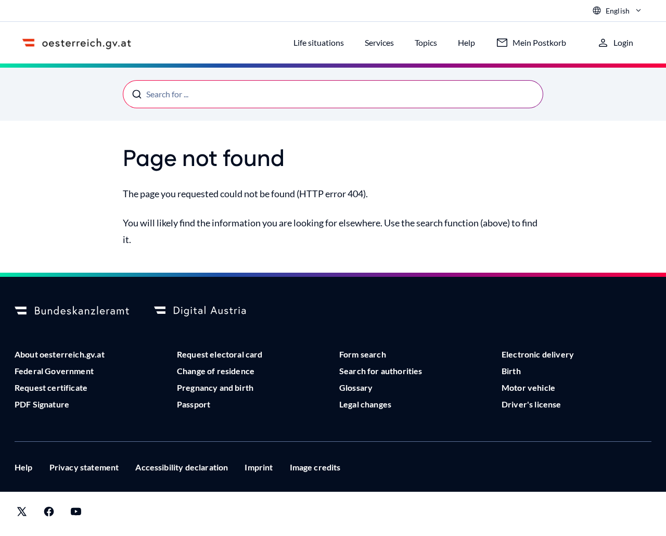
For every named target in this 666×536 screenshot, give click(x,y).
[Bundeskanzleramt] (72, 311)
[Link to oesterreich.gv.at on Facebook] (49, 514)
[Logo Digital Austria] (211, 311)
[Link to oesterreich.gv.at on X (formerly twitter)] (22, 514)
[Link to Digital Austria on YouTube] (76, 514)
